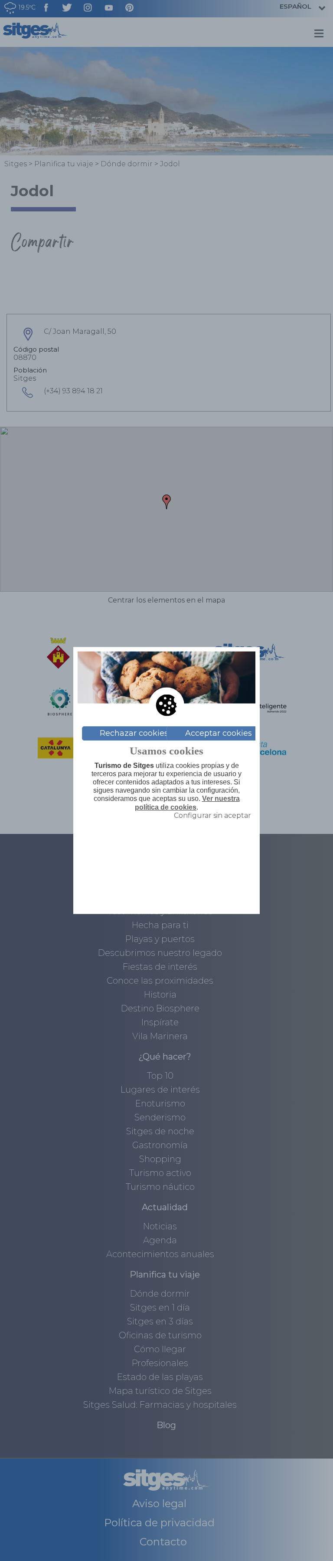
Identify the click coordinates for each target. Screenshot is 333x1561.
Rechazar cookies (134, 733)
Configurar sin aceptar (212, 815)
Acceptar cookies (218, 733)
